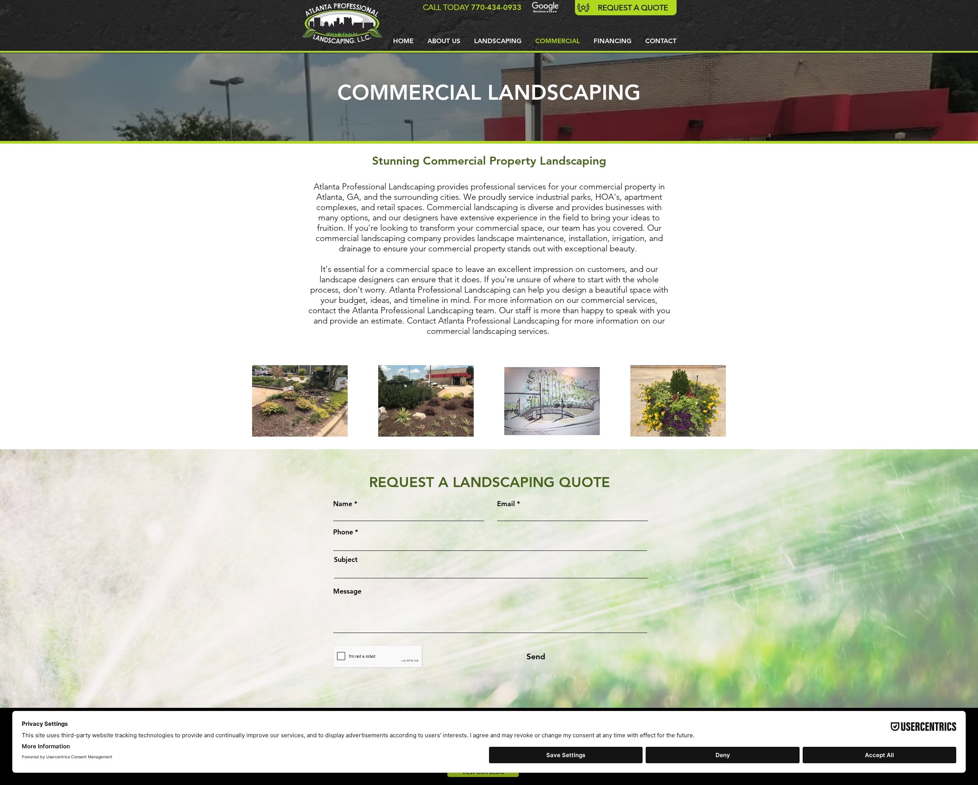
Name (342, 503)
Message (347, 591)
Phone (343, 532)
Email (506, 503)
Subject (346, 559)
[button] (497, 40)
